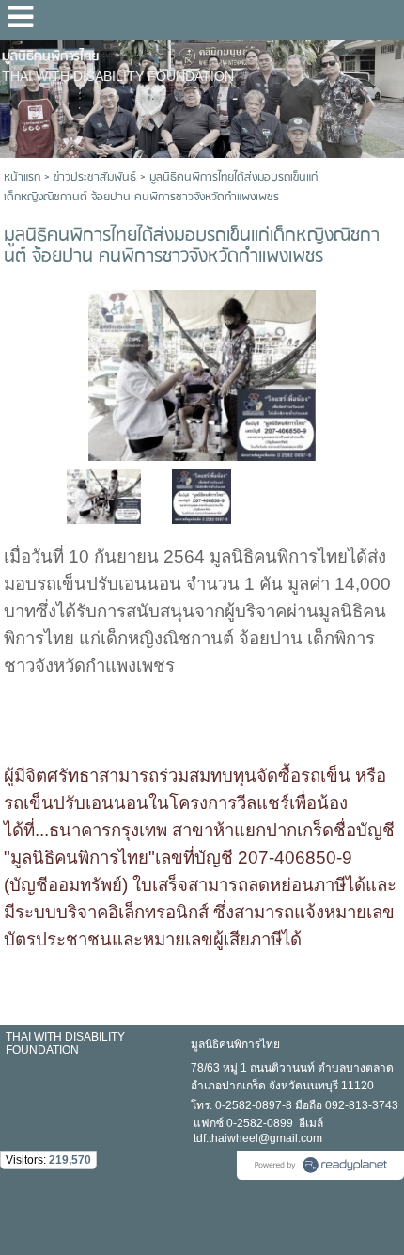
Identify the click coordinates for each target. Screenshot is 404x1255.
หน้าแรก (22, 177)
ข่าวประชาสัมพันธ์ (95, 177)
